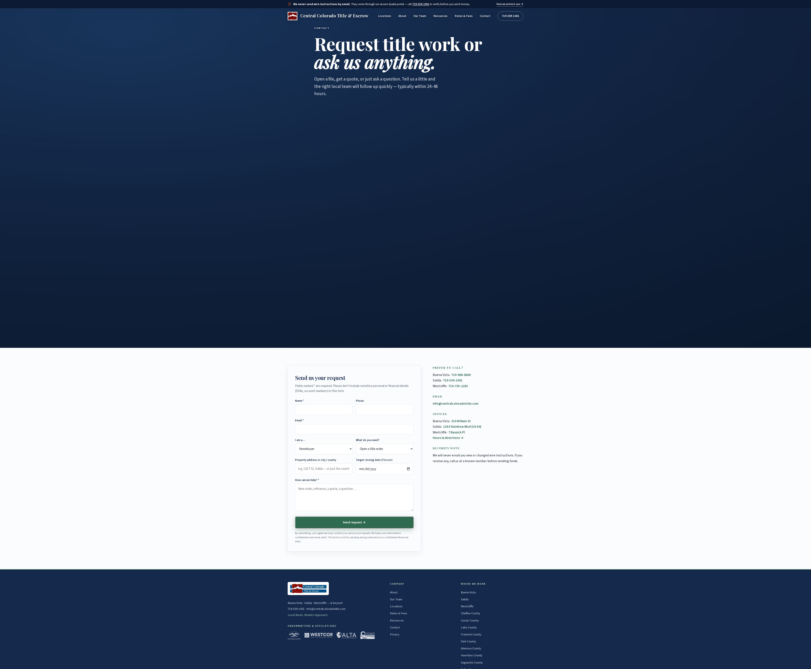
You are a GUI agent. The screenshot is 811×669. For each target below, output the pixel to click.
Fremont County (471, 634)
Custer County (470, 620)
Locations (384, 16)
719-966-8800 (461, 375)
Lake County (469, 627)
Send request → (354, 522)
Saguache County (472, 662)
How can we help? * (307, 480)
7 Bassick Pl (456, 432)
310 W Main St (461, 421)
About (402, 16)
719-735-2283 (458, 386)
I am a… (300, 440)
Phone (360, 401)
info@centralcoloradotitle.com (455, 403)
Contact (485, 16)
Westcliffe (467, 606)
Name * (299, 401)
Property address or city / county (315, 460)
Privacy (394, 634)
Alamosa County (471, 648)
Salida (464, 599)
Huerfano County (471, 655)
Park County (468, 641)
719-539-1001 (420, 4)
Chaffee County (470, 613)
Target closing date (374, 460)
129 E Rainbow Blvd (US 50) (462, 426)
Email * (299, 420)
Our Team (420, 16)
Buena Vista (468, 592)
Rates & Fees (464, 16)
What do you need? (367, 440)
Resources (440, 16)
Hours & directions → (448, 438)
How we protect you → (510, 4)
